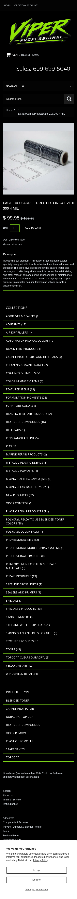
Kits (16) (12, 446)
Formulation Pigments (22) (26, 397)
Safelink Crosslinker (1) (24, 584)
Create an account (26, 5)
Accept (36, 870)
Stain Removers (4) (20, 617)
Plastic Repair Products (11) (27, 511)
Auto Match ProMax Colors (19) (30, 340)
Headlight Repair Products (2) (29, 414)
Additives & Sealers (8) (22, 316)
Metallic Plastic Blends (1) (26, 462)
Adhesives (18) (16, 324)
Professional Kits (12, 840)
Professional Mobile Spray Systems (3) (35, 548)
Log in (6, 5)
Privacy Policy (40, 860)
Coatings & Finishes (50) (23, 373)
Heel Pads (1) (15, 430)
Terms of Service (12, 799)
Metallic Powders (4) (22, 471)
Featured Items (11, 835)
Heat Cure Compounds (23, 725)
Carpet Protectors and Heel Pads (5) (34, 357)
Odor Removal (17, 733)
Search (7, 791)
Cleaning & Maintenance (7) (27, 365)
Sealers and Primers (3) (23, 592)
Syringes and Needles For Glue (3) (31, 633)
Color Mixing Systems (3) (24, 381)
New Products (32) (20, 495)
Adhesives (8, 818)
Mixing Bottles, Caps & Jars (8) (28, 479)
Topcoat (12, 757)
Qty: (5, 228)
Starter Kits (15, 749)
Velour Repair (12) (19, 665)
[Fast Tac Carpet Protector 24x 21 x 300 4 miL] (38, 125)
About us (7, 795)
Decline (36, 879)
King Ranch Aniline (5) (22, 438)
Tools (6, 831)
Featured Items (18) (20, 389)
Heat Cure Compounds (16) (26, 422)
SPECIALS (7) (14, 600)
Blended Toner (17, 700)
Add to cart (33, 227)
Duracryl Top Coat (20, 717)
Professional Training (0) (25, 556)
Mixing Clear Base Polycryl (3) (29, 487)
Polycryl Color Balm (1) (24, 531)
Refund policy (10, 804)
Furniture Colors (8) (21, 405)
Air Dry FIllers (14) (20, 332)
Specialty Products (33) (24, 609)
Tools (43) (13, 649)
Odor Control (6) (19, 503)
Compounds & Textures (15, 822)
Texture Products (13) (22, 641)
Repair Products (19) (21, 576)
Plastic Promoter (19, 741)
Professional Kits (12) (22, 540)
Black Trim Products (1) (24, 349)
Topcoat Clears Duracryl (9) (27, 657)
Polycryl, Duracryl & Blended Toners (22, 826)
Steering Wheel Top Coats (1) (28, 625)
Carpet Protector (20, 708)
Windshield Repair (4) (22, 674)
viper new (17, 244)
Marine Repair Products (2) (26, 454)
